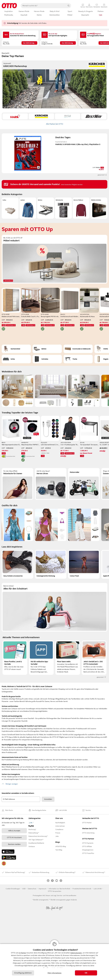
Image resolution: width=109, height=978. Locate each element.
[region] (54, 961)
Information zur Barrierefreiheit (59, 889)
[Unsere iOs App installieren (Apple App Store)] (8, 851)
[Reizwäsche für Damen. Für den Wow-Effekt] (17, 484)
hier (46, 965)
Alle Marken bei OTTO (54, 124)
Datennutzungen (76, 953)
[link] (4, 863)
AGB (23, 889)
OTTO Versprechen (54, 891)
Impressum (42, 889)
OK (86, 973)
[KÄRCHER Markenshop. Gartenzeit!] (54, 84)
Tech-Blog (58, 850)
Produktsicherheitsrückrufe (81, 889)
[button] (10, 208)
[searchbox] (43, 5)
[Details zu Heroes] (25, 419)
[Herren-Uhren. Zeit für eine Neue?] (50, 484)
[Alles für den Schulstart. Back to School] (54, 607)
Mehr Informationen (55, 973)
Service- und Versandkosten (66, 895)
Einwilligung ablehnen (23, 973)
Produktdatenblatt (10, 456)
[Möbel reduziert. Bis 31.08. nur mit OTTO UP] (54, 259)
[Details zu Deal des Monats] (84, 419)
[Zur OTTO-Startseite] (9, 5)
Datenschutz (32, 889)
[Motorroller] (84, 484)
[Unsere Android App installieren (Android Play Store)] (9, 857)
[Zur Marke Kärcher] (41, 116)
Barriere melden (14, 844)
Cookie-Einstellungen (13, 889)
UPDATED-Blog (60, 846)
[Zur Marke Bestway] (93, 116)
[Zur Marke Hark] (15, 116)
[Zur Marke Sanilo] (67, 116)
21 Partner (22, 953)
